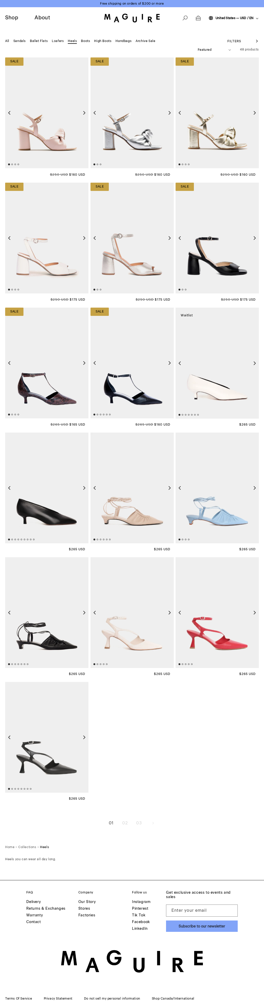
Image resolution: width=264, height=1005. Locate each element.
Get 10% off (182, 525)
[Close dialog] (225, 471)
